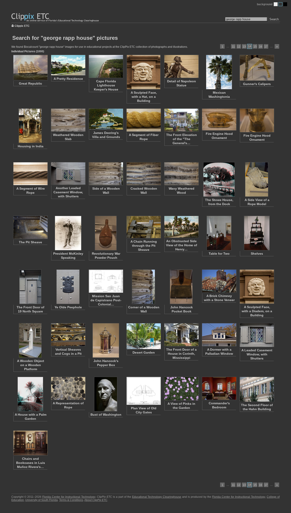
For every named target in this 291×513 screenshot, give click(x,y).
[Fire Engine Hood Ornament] (219, 119)
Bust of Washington (105, 414)
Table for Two (219, 253)
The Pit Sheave (30, 242)
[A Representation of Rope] (68, 388)
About (95, 500)
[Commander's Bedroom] (219, 388)
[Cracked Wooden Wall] (143, 173)
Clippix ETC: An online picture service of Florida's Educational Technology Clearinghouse (55, 17)
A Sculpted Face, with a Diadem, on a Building (257, 311)
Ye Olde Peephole (68, 307)
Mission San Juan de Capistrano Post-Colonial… (105, 300)
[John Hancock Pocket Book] (181, 286)
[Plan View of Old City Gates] (143, 391)
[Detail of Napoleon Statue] (181, 66)
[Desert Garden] (143, 336)
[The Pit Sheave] (30, 227)
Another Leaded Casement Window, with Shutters (68, 192)
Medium (280, 4)
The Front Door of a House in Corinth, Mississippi (181, 354)
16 (260, 46)
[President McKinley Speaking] (68, 233)
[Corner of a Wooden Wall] (143, 286)
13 (244, 46)
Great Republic (30, 83)
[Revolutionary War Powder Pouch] (106, 233)
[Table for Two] (219, 233)
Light (276, 4)
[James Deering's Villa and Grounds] (106, 119)
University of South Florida (41, 500)
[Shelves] (257, 233)
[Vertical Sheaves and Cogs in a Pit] (68, 334)
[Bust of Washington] (106, 394)
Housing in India (30, 146)
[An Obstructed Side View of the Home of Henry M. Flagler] (181, 227)
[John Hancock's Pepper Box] (106, 340)
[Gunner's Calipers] (257, 68)
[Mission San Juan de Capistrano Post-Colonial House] (106, 281)
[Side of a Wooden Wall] (106, 173)
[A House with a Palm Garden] (30, 394)
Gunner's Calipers (257, 84)
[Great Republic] (30, 67)
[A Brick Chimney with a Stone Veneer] (219, 281)
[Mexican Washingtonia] (219, 72)
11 (233, 46)
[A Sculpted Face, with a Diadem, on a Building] (257, 286)
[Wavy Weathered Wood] (181, 173)
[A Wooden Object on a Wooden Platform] (30, 340)
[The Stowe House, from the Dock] (219, 179)
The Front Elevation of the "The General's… (181, 139)
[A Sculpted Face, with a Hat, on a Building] (143, 72)
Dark (285, 4)
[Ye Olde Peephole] (68, 286)
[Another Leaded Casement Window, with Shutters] (68, 173)
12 (238, 46)
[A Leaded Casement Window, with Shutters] (257, 335)
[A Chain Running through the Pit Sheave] (143, 227)
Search (274, 19)
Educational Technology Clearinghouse (156, 496)
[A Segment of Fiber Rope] (143, 120)
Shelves (257, 253)
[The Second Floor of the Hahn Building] (257, 389)
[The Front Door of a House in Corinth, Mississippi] (181, 334)
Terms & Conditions (71, 500)
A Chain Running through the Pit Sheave (143, 245)
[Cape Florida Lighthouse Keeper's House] (106, 66)
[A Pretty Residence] (68, 65)
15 (255, 46)
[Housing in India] (30, 125)
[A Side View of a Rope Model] (257, 179)
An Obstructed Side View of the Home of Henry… (181, 245)
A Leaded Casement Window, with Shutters (256, 354)
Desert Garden (144, 352)
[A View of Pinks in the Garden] (181, 388)
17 (266, 46)
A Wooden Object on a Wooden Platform (30, 365)
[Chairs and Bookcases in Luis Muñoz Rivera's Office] (30, 442)
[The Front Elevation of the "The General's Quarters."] (181, 120)
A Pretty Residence (68, 78)
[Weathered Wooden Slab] (68, 120)
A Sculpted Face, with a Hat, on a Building (144, 97)
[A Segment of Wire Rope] (30, 173)
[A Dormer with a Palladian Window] (219, 334)
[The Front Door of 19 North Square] (30, 286)
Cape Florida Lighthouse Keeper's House (106, 85)
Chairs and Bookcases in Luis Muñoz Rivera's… (30, 463)
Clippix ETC (22, 25)
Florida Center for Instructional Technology (68, 496)
